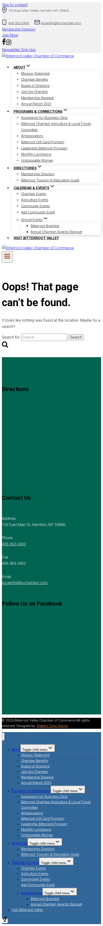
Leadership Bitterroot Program (44, 148)
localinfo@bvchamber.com (25, 582)
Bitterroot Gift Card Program (42, 142)
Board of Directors (35, 86)
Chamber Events (33, 194)
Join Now (10, 35)
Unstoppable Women (37, 161)
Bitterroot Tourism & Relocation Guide (50, 180)
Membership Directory (18, 29)
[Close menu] (3, 736)
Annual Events (32, 893)
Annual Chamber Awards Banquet (56, 232)
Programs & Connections (31, 791)
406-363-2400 (14, 544)
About (16, 750)
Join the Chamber (34, 92)
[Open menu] (7, 257)
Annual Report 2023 (36, 104)
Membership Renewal (37, 98)
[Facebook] (4, 44)
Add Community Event (38, 212)
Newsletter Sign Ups (19, 50)
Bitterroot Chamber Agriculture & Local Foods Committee (56, 127)
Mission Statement (35, 74)
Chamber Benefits (34, 80)
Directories (19, 843)
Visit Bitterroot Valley (36, 238)
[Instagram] (8, 44)
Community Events (35, 206)
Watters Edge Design (52, 726)
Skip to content (15, 5)
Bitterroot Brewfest (45, 226)
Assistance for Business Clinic (44, 118)
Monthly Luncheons (36, 155)
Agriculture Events (34, 200)
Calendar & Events (25, 863)
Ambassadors (32, 136)
